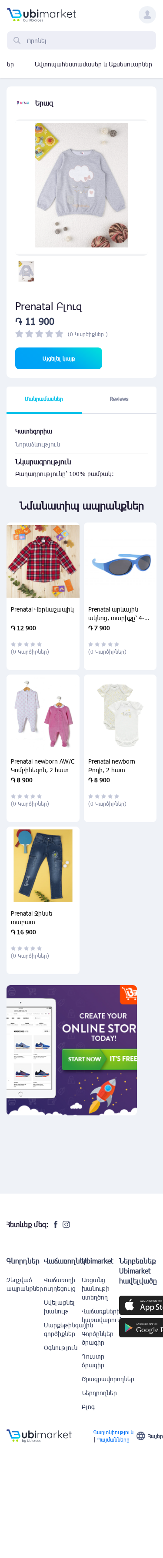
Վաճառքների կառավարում (100, 1315)
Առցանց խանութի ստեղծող (96, 1288)
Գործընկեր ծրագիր (97, 1338)
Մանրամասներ (44, 399)
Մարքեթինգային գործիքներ (62, 1329)
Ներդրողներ (99, 1392)
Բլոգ (88, 1406)
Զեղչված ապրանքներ (25, 1284)
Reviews (119, 399)
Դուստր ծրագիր (93, 1361)
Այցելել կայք (59, 358)
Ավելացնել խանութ (59, 1307)
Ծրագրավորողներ (100, 1379)
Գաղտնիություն (113, 1432)
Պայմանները (113, 1439)
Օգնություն (60, 1347)
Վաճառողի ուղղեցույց (60, 1284)
